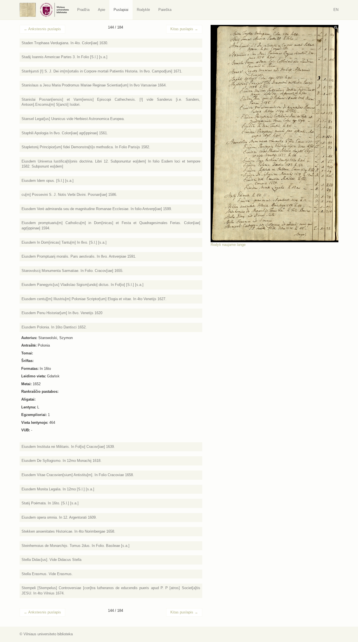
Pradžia (83, 10)
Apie (101, 10)
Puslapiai (121, 10)
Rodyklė (143, 10)
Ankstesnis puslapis (42, 29)
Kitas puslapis (184, 29)
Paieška (164, 10)
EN (335, 10)
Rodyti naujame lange (228, 245)
